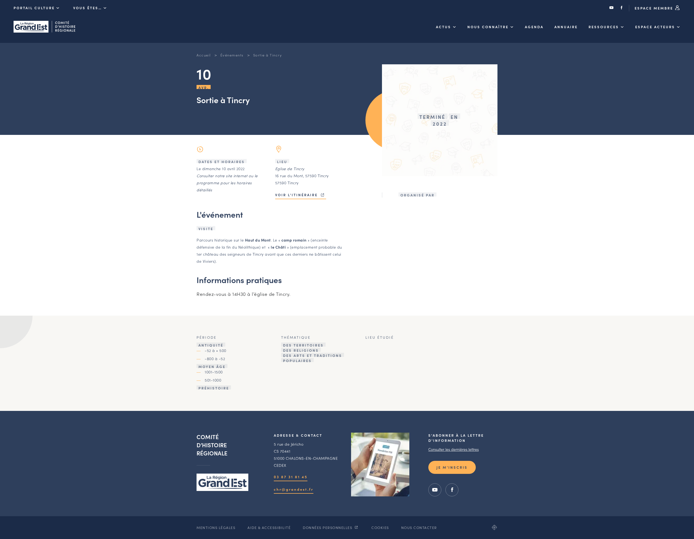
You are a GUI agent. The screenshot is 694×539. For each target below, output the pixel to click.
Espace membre (655, 8)
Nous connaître (488, 26)
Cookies (380, 527)
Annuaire (566, 26)
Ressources (604, 26)
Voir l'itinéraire (297, 194)
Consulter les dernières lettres (453, 449)
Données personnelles (328, 527)
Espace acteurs (655, 26)
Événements (232, 55)
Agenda (534, 26)
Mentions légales (216, 527)
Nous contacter (419, 527)
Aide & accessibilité (269, 527)
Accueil (204, 55)
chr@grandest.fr (293, 489)
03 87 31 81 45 (290, 476)
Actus (443, 26)
